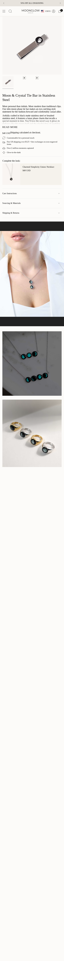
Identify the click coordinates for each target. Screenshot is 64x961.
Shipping (14, 132)
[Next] (60, 3)
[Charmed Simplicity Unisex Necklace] (11, 174)
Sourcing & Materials (11, 203)
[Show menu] (4, 11)
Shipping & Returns (10, 213)
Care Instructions (9, 193)
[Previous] (3, 3)
